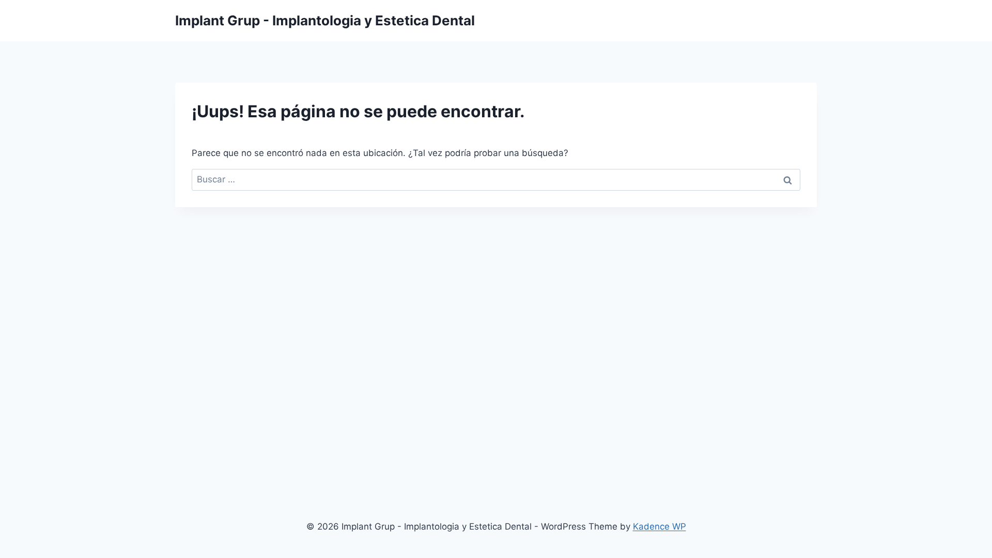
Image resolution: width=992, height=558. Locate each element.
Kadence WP (659, 526)
